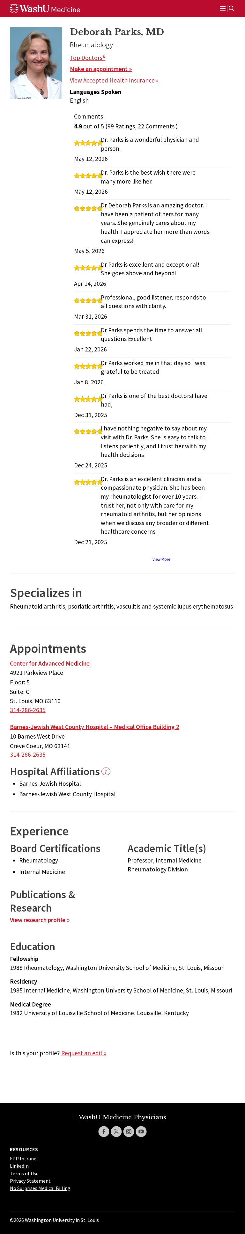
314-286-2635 (28, 710)
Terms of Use (24, 1173)
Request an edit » (84, 1053)
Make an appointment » (101, 69)
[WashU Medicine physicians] (54, 8)
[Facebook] (103, 1131)
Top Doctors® (87, 57)
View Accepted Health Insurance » (114, 80)
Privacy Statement (30, 1181)
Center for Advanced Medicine (50, 663)
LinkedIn (19, 1166)
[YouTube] (141, 1131)
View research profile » (40, 920)
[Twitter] (116, 1131)
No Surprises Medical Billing (40, 1188)
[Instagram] (128, 1131)
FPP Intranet (24, 1158)
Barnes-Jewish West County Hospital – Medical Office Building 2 (94, 727)
